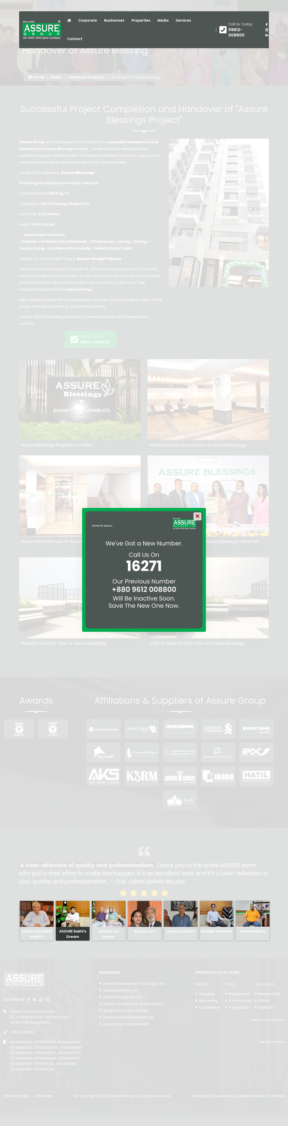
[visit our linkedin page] (266, 35)
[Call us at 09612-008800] (239, 30)
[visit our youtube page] (266, 29)
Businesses (114, 20)
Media (163, 20)
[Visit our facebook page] (266, 24)
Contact (74, 38)
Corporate (87, 20)
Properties (141, 20)
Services (183, 20)
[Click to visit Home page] (69, 20)
